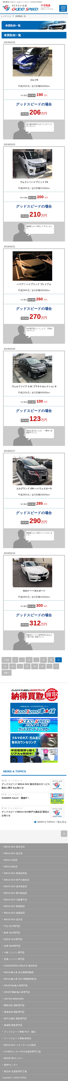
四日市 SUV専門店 (13, 939)
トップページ (6, 16)
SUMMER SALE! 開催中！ (16, 798)
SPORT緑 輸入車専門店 (16, 985)
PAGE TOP (64, 834)
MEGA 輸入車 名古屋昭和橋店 (19, 972)
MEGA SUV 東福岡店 (14, 906)
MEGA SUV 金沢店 (13, 919)
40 (35, 666)
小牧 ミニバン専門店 (14, 952)
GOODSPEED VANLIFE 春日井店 (20, 965)
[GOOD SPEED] (20, 8)
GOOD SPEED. (20, 1078)
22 (5, 666)
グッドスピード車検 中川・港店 (20, 1031)
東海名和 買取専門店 (14, 1012)
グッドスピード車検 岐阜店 (17, 1038)
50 (42, 666)
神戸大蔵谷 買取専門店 (15, 1018)
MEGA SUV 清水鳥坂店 (15, 886)
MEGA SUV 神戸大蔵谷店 (16, 880)
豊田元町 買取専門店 (14, 1005)
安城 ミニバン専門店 (14, 959)
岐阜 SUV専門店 (12, 932)
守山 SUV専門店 (12, 926)
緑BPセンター (11, 1065)
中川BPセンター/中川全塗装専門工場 (22, 1051)
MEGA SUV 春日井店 (14, 846)
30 (27, 666)
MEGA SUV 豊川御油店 (15, 893)
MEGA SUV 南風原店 (14, 913)
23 (13, 666)
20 (51, 660)
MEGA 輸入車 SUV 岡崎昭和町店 (20, 979)
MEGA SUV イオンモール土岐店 (20, 1045)
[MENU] (63, 7)
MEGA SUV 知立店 (13, 853)
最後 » (6, 673)
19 (43, 660)
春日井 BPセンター (13, 1058)
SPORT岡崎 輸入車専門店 (17, 992)
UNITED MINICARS (14, 998)
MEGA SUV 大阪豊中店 (15, 899)
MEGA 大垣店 (11, 860)
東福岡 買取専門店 (13, 1025)
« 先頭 (6, 660)
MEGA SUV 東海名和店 (15, 873)
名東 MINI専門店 (12, 946)
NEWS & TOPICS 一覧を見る (51, 822)
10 (29, 660)
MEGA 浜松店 (11, 866)
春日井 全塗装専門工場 (15, 1071)
